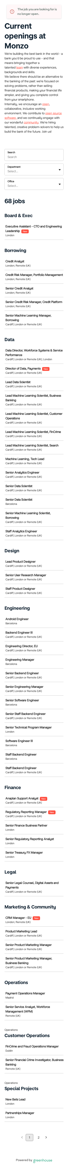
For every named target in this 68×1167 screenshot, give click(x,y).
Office (11, 181)
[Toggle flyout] (59, 170)
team (19, 67)
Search (11, 152)
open (45, 104)
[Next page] (46, 1137)
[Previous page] (22, 1137)
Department (14, 166)
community (31, 122)
